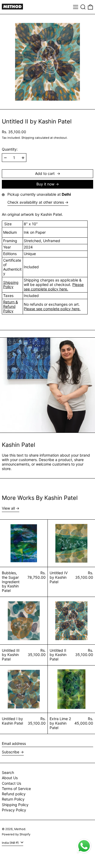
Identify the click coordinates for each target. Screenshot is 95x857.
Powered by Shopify (16, 834)
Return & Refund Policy (10, 306)
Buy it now (45, 184)
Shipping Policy (10, 284)
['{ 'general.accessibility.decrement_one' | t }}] (5, 157)
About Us (10, 777)
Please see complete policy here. (54, 286)
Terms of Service (16, 788)
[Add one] (23, 157)
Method (19, 829)
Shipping (27, 138)
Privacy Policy (14, 810)
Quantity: (10, 149)
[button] (83, 7)
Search (8, 772)
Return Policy (13, 799)
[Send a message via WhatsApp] (84, 846)
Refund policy (14, 794)
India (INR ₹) (11, 843)
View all (8, 508)
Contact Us (11, 783)
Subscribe (10, 752)
